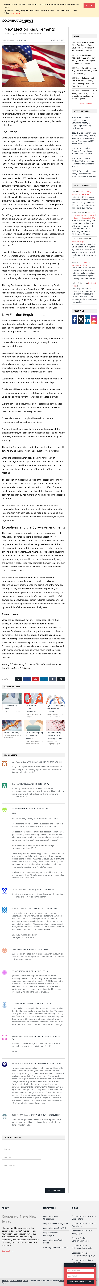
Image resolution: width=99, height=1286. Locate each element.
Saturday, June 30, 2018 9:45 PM (40, 889)
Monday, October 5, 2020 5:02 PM (44, 1115)
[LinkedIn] (87, 319)
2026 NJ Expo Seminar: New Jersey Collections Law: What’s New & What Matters (84, 174)
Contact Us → (8, 1251)
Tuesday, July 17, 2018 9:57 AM (43, 908)
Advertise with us (16, 1281)
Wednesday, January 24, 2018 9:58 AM (44, 762)
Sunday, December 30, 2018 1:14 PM (45, 1063)
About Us (5, 1281)
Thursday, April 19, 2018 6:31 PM (34, 784)
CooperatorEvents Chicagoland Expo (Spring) (83, 1254)
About (5, 1208)
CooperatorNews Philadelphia (50, 1234)
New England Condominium (55, 1247)
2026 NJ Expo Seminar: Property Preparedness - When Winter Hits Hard (82, 151)
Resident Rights (78, 241)
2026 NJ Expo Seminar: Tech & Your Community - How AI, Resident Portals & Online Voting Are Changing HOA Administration (84, 138)
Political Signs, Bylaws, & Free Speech (81, 193)
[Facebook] (74, 319)
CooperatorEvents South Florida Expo (82, 1261)
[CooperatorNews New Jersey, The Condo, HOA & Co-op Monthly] (18, 21)
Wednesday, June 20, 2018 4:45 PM (32, 808)
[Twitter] (81, 319)
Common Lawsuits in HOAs (81, 263)
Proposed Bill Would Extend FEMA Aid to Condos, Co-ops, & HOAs (84, 215)
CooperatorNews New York (54, 1228)
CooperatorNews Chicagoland (50, 1217)
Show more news (84, 103)
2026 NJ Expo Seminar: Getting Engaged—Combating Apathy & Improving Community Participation (81, 123)
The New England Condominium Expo (80, 1239)
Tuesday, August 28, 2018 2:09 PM (32, 971)
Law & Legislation (58, 40)
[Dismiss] (94, 1265)
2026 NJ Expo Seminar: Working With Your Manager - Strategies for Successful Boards (84, 162)
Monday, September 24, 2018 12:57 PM (34, 1003)
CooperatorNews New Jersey (55, 1223)
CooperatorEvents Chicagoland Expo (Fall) (82, 1246)
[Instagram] (94, 319)
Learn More (15, 13)
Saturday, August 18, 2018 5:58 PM (33, 949)
